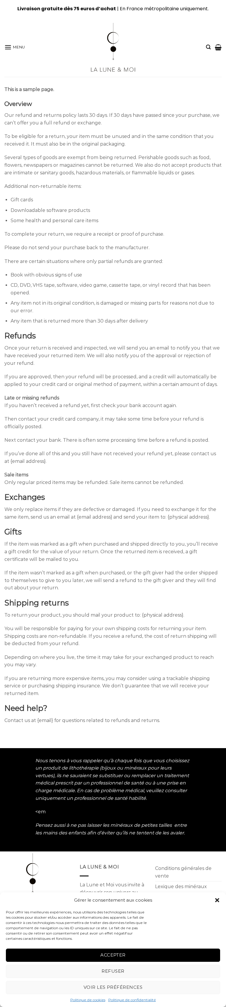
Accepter (113, 955)
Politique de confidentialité (132, 1000)
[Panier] (218, 47)
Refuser (113, 971)
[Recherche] (208, 47)
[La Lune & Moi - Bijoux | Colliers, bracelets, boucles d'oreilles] (113, 47)
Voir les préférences (113, 987)
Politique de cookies (87, 1000)
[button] (217, 900)
